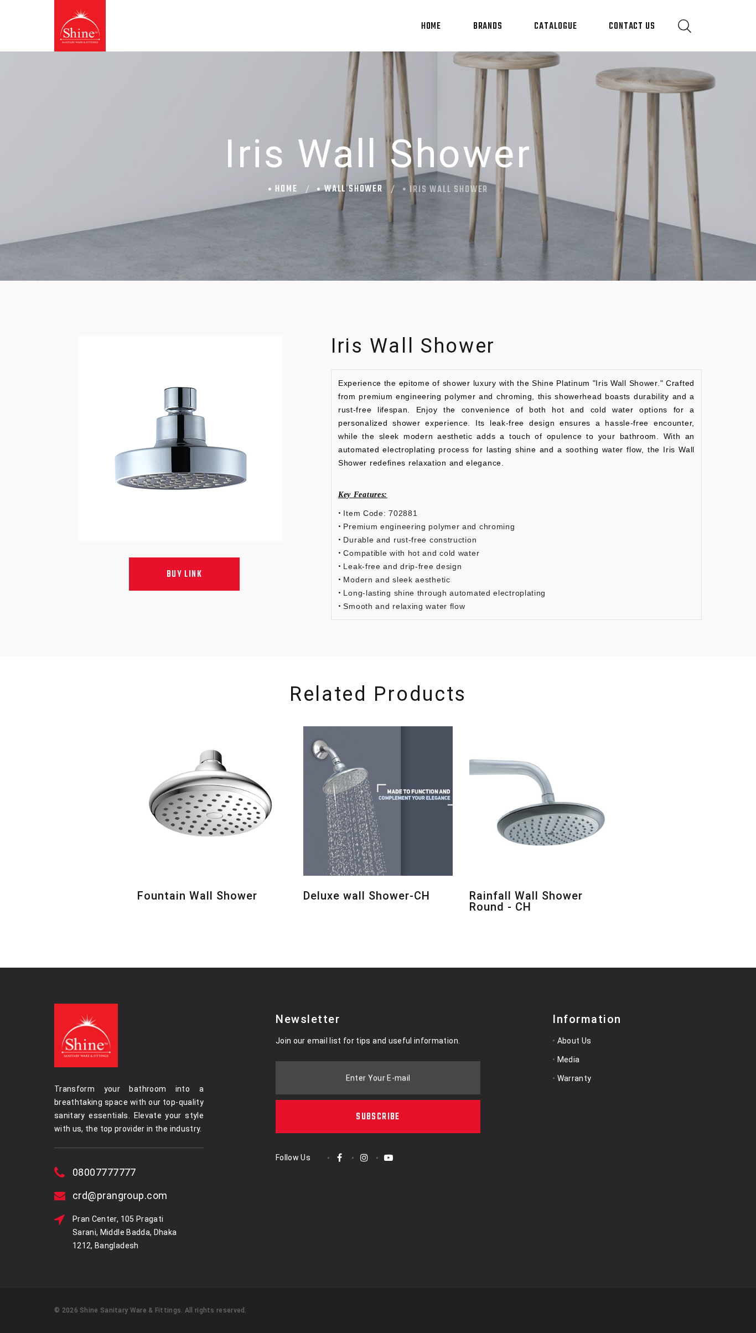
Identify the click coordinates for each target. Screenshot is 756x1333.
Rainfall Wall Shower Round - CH (526, 901)
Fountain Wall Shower (197, 895)
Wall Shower (353, 189)
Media (568, 1059)
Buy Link (184, 574)
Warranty (574, 1078)
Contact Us (632, 26)
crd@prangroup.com (120, 1195)
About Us (574, 1040)
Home (431, 26)
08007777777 (104, 1172)
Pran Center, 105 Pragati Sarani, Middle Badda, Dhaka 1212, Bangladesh (125, 1232)
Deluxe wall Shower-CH (366, 895)
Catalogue (555, 26)
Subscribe (378, 1117)
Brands (488, 26)
